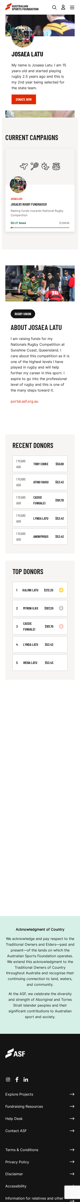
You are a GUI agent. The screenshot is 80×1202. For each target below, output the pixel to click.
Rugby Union (23, 314)
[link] (40, 190)
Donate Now (24, 99)
